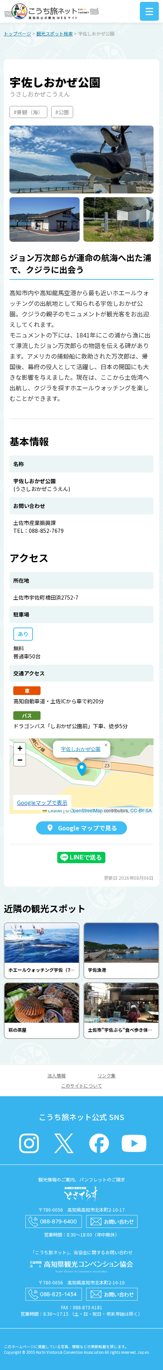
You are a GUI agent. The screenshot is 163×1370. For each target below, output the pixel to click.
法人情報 (56, 1075)
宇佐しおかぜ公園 (80, 748)
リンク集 (106, 1075)
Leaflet (54, 810)
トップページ (17, 33)
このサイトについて (81, 1085)
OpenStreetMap (86, 810)
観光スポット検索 (54, 33)
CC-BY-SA (141, 810)
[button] (81, 769)
